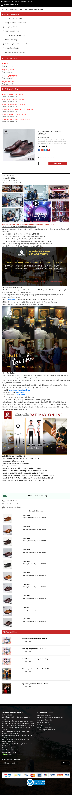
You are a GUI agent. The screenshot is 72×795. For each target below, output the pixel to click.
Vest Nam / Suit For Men (13, 18)
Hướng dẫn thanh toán (44, 720)
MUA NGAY (58, 163)
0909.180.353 (10, 77)
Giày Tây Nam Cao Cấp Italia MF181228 (31, 9)
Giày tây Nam (13, 9)
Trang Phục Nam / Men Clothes (15, 23)
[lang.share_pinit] (48, 150)
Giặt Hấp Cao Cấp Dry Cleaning (15, 52)
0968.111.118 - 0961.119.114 (13, 100)
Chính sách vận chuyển (44, 727)
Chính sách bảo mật (43, 722)
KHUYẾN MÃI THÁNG (11, 31)
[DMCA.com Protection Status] (7, 754)
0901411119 (19, 392)
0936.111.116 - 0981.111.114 (13, 105)
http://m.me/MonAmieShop (19, 390)
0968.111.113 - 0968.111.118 (12, 95)
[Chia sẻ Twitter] (45, 150)
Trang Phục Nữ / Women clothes (16, 27)
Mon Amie (11, 300)
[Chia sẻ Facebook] (39, 150)
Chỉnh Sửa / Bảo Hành (12, 48)
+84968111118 (20, 395)
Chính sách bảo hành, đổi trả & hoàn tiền (50, 717)
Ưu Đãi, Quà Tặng (10, 40)
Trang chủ (4, 9)
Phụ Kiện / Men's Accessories (14, 35)
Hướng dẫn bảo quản (44, 725)
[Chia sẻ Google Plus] (42, 150)
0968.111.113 (8, 83)
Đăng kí (65, 763)
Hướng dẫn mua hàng (44, 715)
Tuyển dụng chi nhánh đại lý (46, 730)
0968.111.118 (7, 65)
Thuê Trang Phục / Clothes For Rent (17, 44)
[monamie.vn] (66, 5)
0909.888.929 (8, 71)
